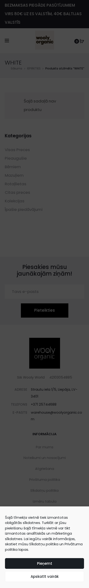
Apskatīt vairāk (45, 576)
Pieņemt (44, 563)
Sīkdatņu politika (43, 544)
